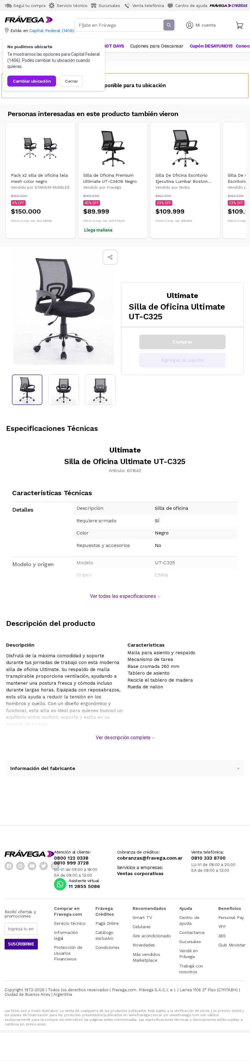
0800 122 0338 (71, 858)
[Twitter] (43, 866)
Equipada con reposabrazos (87, 690)
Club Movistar (231, 944)
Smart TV (142, 917)
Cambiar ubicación (32, 81)
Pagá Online (107, 923)
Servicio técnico (70, 923)
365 (222, 935)
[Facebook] (9, 866)
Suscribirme (21, 944)
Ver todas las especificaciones (123, 596)
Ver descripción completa (123, 737)
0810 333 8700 (208, 858)
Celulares (142, 926)
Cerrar (71, 81)
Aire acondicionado (152, 935)
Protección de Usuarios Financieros (68, 953)
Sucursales (190, 941)
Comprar (182, 342)
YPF (222, 926)
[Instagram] (20, 866)
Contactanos (192, 932)
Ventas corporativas (140, 873)
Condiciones (107, 947)
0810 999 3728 (71, 863)
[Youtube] (32, 866)
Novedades (144, 944)
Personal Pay (231, 917)
